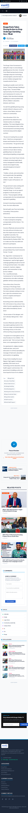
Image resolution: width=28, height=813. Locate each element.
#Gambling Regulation (9, 389)
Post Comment (10, 601)
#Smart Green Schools (9, 383)
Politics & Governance (6, 768)
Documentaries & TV (6, 774)
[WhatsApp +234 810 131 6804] (9, 799)
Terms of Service (5, 789)
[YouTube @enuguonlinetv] (26, 1)
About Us (3, 781)
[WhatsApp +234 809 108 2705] (24, 1)
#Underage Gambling (9, 386)
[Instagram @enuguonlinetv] (21, 1)
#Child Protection (8, 399)
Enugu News (4, 767)
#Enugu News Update (9, 396)
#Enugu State (11, 378)
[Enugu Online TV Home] (5, 5)
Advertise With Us (5, 785)
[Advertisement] (14, 423)
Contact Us (4, 783)
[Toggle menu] (6, 10)
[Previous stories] (2, 15)
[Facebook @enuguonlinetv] (19, 1)
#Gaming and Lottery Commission (12, 391)
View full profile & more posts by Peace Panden (13, 458)
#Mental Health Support (9, 402)
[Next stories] (26, 15)
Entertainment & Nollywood (7, 770)
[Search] (2, 11)
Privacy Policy (4, 787)
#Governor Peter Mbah (9, 381)
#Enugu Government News (10, 394)
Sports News (4, 772)
